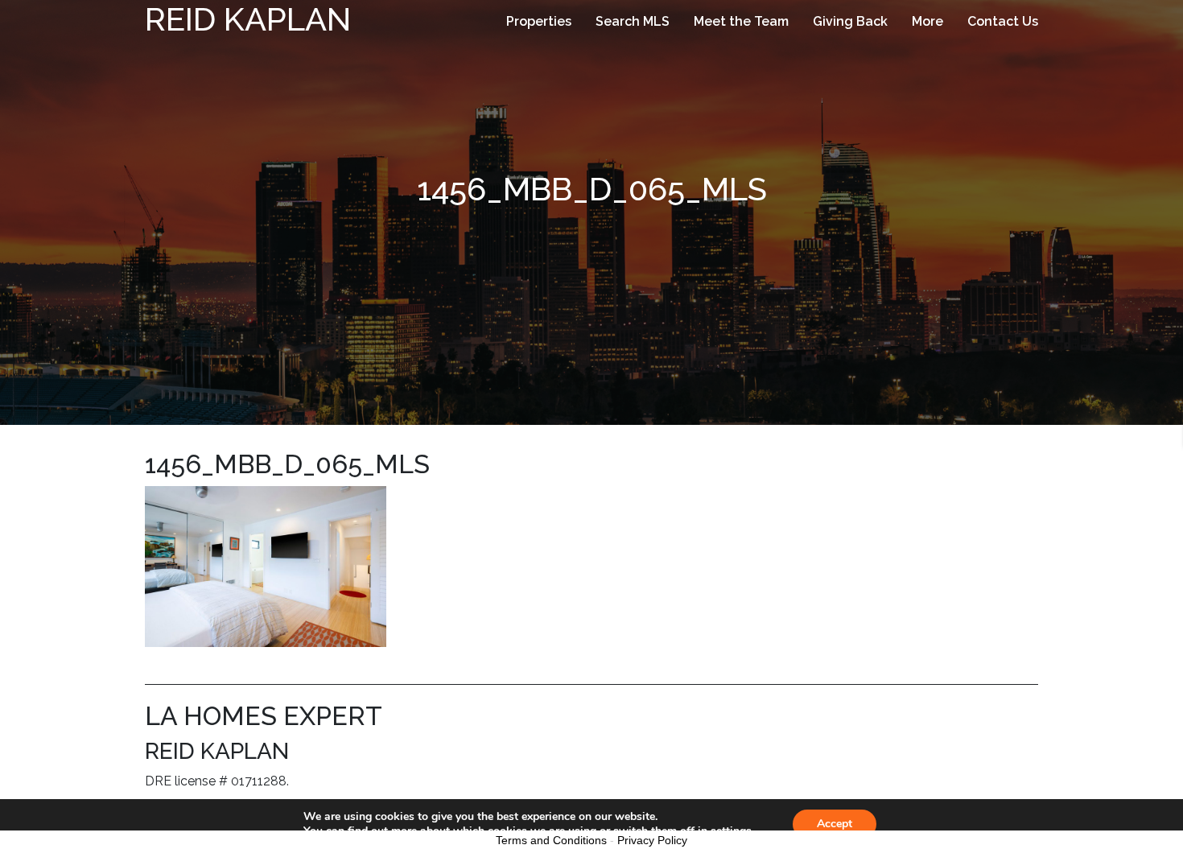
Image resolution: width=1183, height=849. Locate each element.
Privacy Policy (652, 840)
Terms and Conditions (551, 840)
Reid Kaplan (248, 19)
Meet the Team (741, 21)
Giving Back (850, 21)
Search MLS (633, 21)
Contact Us (1002, 21)
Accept (834, 823)
